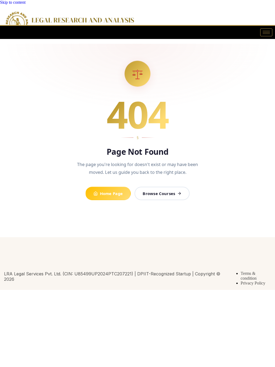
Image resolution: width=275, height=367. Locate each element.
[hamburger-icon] (266, 32)
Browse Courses (159, 193)
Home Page (111, 193)
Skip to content (13, 2)
